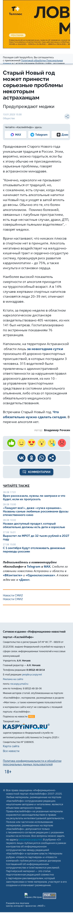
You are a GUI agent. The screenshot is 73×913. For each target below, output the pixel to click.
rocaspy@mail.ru (19, 684)
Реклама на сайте (13, 679)
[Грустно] (52, 443)
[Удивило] (42, 443)
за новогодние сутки (45, 349)
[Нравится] (11, 443)
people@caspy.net (32, 674)
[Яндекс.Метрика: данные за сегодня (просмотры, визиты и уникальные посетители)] (33, 895)
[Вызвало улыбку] (21, 443)
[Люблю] (31, 443)
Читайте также (16, 486)
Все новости (11, 751)
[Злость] (62, 443)
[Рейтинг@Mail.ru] (49, 895)
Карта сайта (11, 746)
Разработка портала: (25, 904)
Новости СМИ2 (13, 595)
